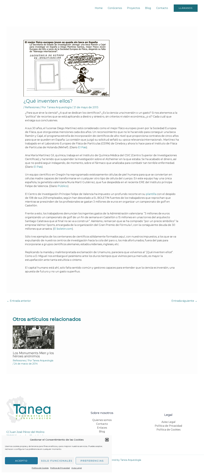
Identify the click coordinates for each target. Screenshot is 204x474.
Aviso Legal (76, 468)
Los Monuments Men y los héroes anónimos (33, 354)
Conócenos (115, 8)
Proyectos (133, 8)
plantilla (151, 194)
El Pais (82, 147)
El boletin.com (63, 228)
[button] (107, 439)
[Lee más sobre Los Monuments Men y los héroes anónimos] (33, 336)
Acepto (21, 460)
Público (63, 186)
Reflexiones (32, 107)
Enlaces (102, 427)
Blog (148, 8)
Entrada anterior (19, 300)
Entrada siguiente (184, 300)
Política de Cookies (40, 468)
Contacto (162, 8)
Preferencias (92, 460)
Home (99, 8)
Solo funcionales (56, 460)
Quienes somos (102, 420)
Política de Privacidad (60, 468)
